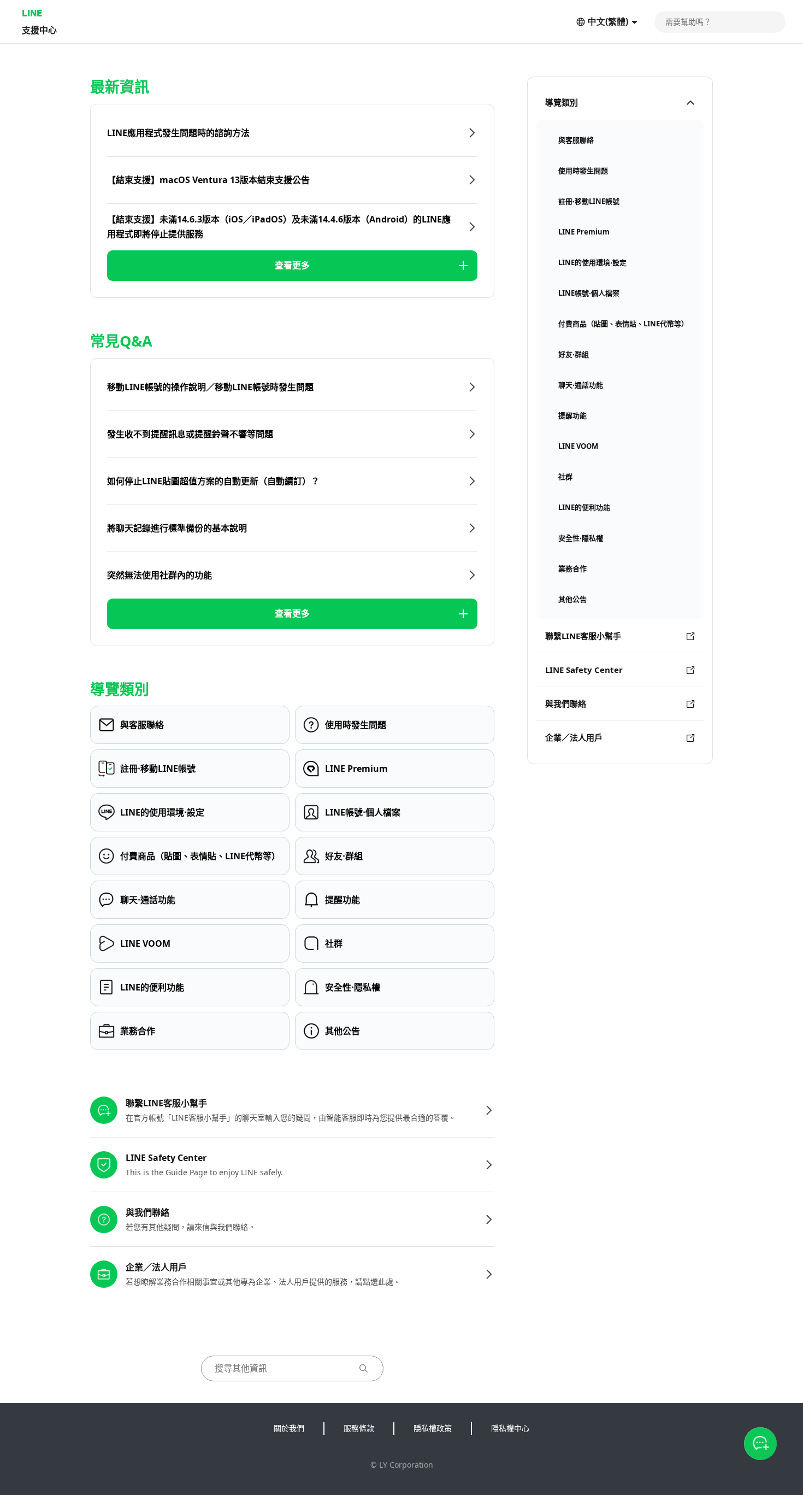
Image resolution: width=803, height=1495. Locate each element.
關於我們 (289, 1428)
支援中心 (39, 30)
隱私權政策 (433, 1428)
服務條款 (359, 1428)
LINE (32, 13)
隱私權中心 (510, 1428)
